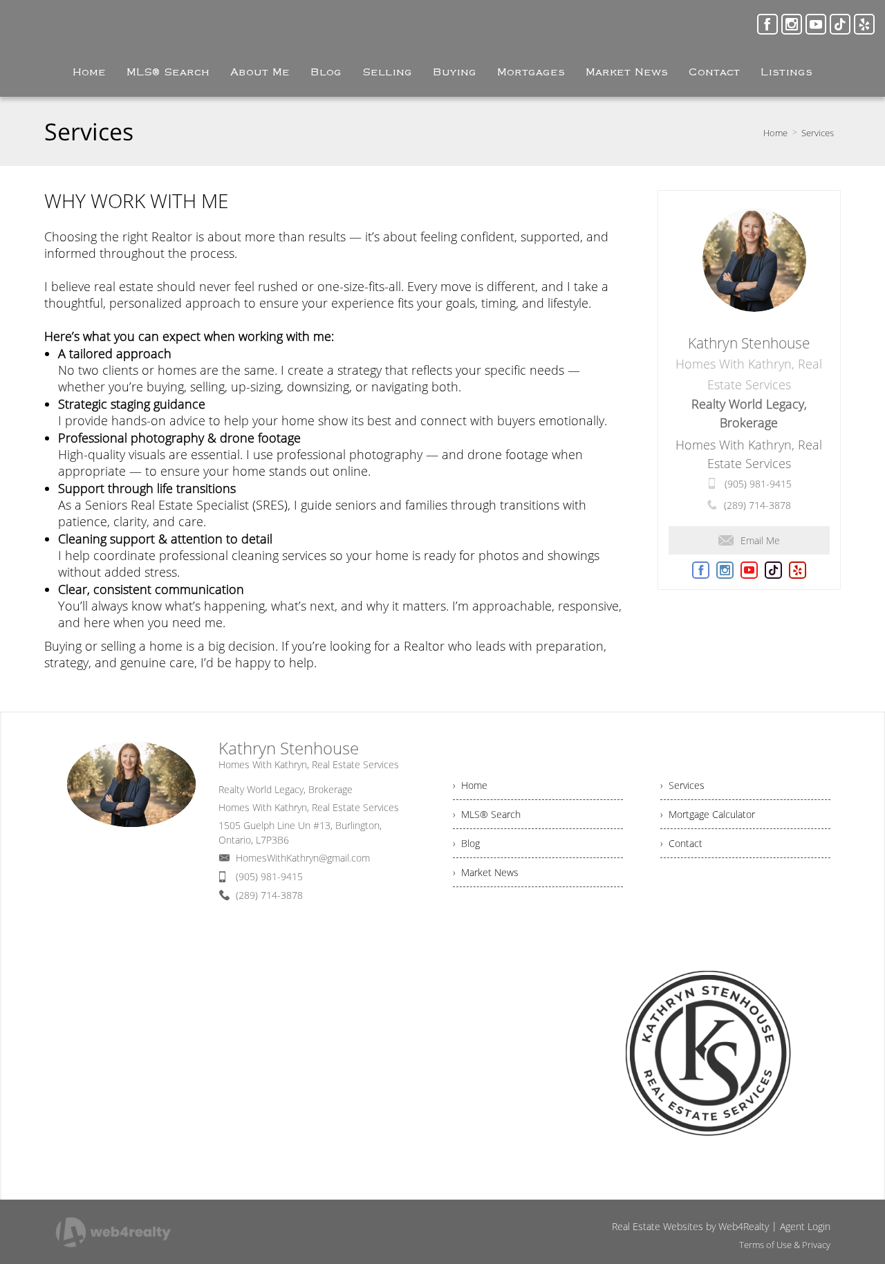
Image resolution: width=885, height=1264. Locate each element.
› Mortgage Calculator (707, 814)
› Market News (486, 872)
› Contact (681, 843)
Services (817, 133)
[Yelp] (864, 24)
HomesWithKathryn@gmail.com (303, 857)
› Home (470, 785)
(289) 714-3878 (757, 505)
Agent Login (805, 1226)
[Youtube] (815, 24)
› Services (682, 785)
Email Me (760, 540)
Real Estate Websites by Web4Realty (690, 1226)
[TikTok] (840, 24)
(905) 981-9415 (758, 483)
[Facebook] (767, 24)
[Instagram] (791, 24)
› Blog (466, 843)
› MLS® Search (487, 814)
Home (775, 133)
